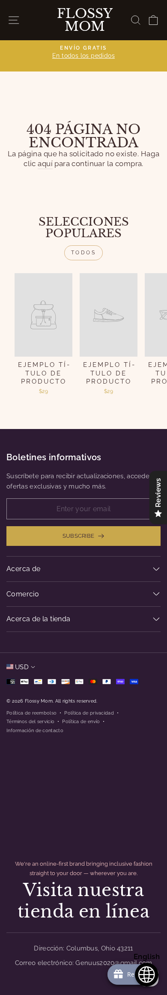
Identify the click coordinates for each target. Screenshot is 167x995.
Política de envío (81, 721)
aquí (45, 163)
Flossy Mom (84, 20)
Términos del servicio (30, 721)
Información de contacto (34, 730)
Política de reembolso (31, 713)
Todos (83, 253)
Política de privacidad (89, 713)
